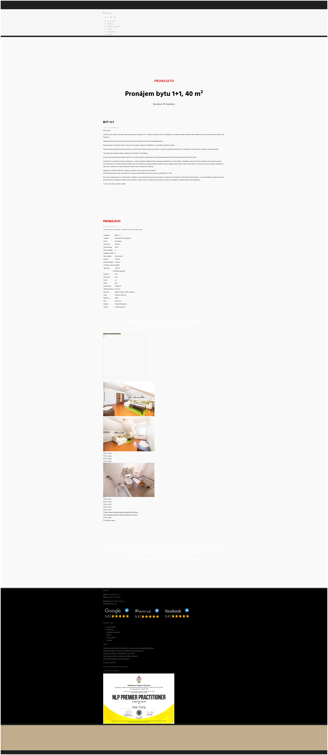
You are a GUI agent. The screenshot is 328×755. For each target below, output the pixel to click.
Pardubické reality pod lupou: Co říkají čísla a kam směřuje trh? (123, 651)
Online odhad (111, 637)
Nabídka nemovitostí (113, 26)
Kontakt (109, 34)
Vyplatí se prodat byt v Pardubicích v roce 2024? (119, 653)
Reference (110, 629)
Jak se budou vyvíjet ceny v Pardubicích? (116, 659)
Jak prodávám (111, 627)
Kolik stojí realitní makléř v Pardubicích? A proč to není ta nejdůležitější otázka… (129, 648)
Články (109, 635)
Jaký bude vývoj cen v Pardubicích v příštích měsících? (120, 656)
